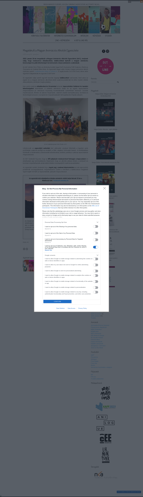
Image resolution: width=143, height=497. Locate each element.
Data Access (71, 308)
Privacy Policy (82, 308)
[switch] (95, 226)
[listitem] (71, 222)
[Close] (105, 189)
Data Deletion (60, 308)
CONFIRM (57, 301)
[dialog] (71, 248)
